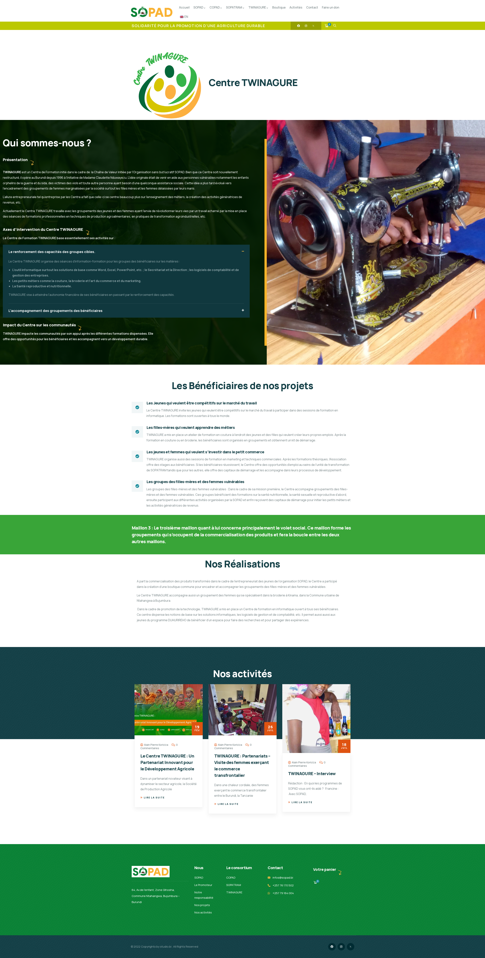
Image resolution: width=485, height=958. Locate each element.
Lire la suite (154, 804)
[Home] (151, 12)
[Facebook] (298, 25)
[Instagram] (306, 25)
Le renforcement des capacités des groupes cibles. (52, 251)
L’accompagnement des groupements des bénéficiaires (55, 310)
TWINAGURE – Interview (238, 773)
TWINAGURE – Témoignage (315, 755)
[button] (126, 252)
